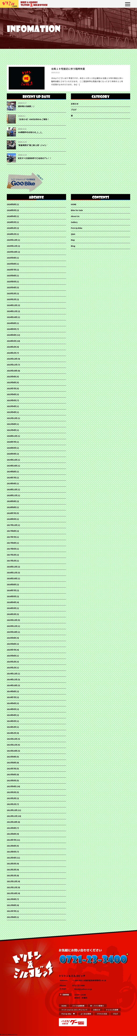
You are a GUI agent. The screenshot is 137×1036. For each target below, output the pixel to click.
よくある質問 (86, 1013)
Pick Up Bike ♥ (68, 1013)
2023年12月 (12, 358)
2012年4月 (11, 857)
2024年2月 (11, 346)
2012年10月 (12, 822)
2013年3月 (11, 792)
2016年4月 (11, 602)
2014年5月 (11, 709)
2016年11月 (12, 572)
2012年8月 (11, 833)
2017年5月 (11, 548)
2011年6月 (11, 917)
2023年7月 (11, 388)
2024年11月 (12, 311)
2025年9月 (11, 257)
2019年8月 (11, 471)
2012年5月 (11, 851)
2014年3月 (11, 721)
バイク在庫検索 (78, 1005)
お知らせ (74, 103)
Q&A (73, 234)
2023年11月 (12, 364)
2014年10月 (12, 685)
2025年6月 (11, 275)
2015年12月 (12, 620)
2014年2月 (11, 727)
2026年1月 (11, 234)
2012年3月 (11, 863)
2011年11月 (12, 887)
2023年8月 (11, 382)
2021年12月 (12, 418)
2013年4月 (11, 786)
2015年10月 (12, 632)
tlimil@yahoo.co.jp (83, 989)
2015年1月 (11, 667)
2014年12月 (12, 673)
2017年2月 (11, 554)
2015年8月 (11, 643)
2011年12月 (12, 881)
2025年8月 (11, 263)
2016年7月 (11, 590)
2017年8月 (11, 531)
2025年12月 (12, 240)
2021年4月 (11, 430)
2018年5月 (11, 519)
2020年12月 (12, 436)
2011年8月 (11, 905)
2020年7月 (11, 441)
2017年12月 (12, 525)
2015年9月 (11, 637)
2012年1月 (11, 875)
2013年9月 (11, 756)
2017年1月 (11, 560)
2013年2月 (11, 798)
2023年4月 (11, 406)
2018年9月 (11, 501)
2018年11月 (12, 495)
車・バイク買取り (97, 1005)
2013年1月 (11, 804)
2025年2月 (11, 293)
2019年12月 (12, 459)
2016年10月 (12, 578)
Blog (73, 246)
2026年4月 (11, 216)
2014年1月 (11, 733)
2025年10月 (12, 251)
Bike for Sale (77, 210)
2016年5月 (11, 596)
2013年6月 (11, 774)
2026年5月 (11, 210)
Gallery (74, 222)
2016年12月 (12, 566)
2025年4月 (11, 287)
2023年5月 (11, 400)
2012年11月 (12, 816)
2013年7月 (11, 768)
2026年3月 (11, 222)
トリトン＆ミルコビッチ (9, 4)
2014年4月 (11, 715)
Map (73, 240)
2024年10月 (12, 317)
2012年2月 (11, 869)
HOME (73, 204)
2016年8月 (11, 584)
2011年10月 (12, 893)
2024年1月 (11, 352)
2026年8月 (11, 204)
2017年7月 (11, 537)
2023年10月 (12, 370)
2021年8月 (11, 424)
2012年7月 (11, 840)
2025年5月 (11, 281)
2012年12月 (12, 810)
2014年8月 (11, 691)
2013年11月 (12, 744)
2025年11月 (12, 246)
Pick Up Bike (76, 228)
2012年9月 (11, 828)
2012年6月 (11, 845)
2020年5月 (11, 447)
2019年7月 (11, 477)
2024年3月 (11, 341)
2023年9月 (11, 376)
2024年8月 (11, 323)
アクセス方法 (102, 1013)
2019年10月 (12, 465)
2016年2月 (11, 614)
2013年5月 (11, 780)
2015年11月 (12, 626)
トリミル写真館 (112, 1009)
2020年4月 (11, 453)
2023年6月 (11, 394)
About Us (75, 216)
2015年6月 (11, 655)
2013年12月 (12, 738)
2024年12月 (12, 305)
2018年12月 (12, 489)
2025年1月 (11, 299)
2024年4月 (11, 335)
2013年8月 (11, 762)
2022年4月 (11, 412)
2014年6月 (11, 703)
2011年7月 (11, 911)
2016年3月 (11, 608)
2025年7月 (11, 269)
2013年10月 (12, 750)
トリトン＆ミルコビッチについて (74, 1009)
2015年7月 (11, 649)
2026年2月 (11, 228)
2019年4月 (11, 483)
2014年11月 (12, 679)
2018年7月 (11, 513)
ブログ (74, 109)
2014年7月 (11, 697)
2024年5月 (11, 329)
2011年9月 (11, 899)
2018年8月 (11, 507)
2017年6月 (11, 542)
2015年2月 (11, 661)
